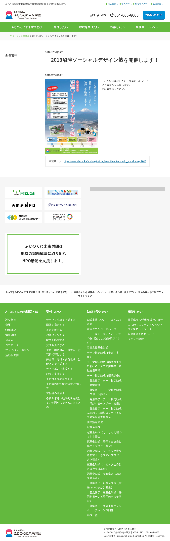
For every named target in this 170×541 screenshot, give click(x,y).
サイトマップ (85, 295)
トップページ (11, 36)
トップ (9, 292)
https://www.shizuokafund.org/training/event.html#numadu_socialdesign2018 (105, 161)
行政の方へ (158, 4)
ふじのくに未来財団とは (26, 27)
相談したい (117, 27)
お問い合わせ (153, 14)
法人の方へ (126, 4)
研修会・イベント (147, 27)
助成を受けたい (89, 27)
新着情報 (25, 36)
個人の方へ (113, 4)
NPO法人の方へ (142, 4)
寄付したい (61, 27)
